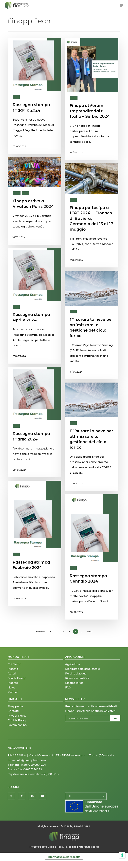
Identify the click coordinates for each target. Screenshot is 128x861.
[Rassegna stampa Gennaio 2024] (91, 557)
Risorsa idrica (74, 682)
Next (89, 631)
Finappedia (15, 706)
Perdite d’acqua (75, 673)
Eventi (74, 97)
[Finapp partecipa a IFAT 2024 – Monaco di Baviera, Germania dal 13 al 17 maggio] (91, 215)
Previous (40, 631)
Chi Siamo (14, 664)
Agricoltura (72, 664)
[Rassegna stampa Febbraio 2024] (34, 543)
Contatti (13, 711)
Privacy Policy (17, 715)
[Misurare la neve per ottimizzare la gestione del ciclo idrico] (91, 325)
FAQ (68, 687)
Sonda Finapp (17, 678)
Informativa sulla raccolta (64, 857)
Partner (13, 692)
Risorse (13, 682)
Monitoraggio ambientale (82, 668)
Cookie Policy (17, 720)
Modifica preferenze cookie (82, 846)
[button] (121, 5)
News (16, 96)
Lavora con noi (17, 725)
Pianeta (13, 668)
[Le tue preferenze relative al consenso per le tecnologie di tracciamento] (122, 855)
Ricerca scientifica (77, 678)
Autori (12, 673)
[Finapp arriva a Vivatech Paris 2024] (34, 201)
